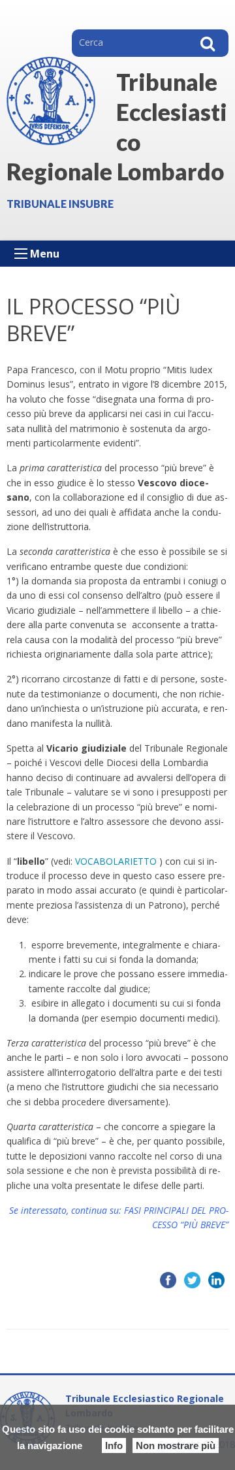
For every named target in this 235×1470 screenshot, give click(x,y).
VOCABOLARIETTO (116, 861)
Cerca (207, 43)
